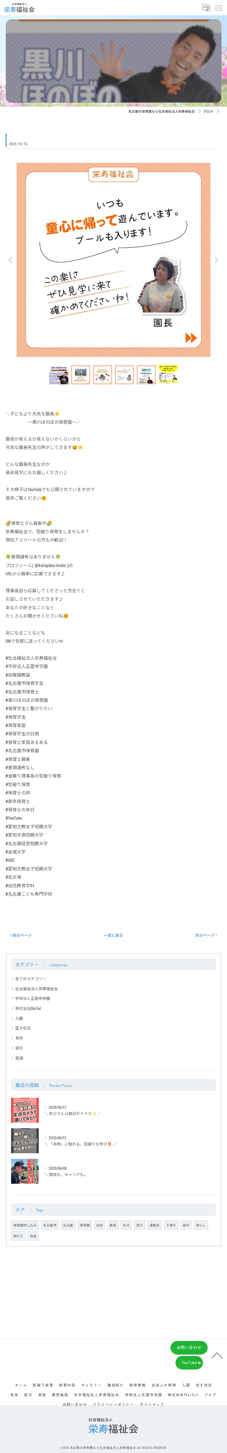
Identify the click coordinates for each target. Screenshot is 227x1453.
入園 (19, 1018)
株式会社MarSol (28, 1008)
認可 (19, 1048)
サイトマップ (152, 1404)
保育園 (85, 1225)
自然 (99, 1225)
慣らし (201, 1225)
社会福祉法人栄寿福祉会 (36, 988)
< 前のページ (21, 935)
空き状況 (23, 1028)
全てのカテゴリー (30, 978)
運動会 (154, 1225)
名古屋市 (49, 1225)
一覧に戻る (113, 935)
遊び (139, 1225)
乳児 (126, 1225)
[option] (113, 260)
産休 (186, 1225)
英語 (19, 1058)
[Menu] (218, 7)
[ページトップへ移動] (217, 1355)
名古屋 (68, 1225)
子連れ (171, 1225)
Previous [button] (11, 259)
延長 (33, 1235)
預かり (18, 1235)
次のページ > (206, 935)
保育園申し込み (25, 1225)
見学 (19, 1038)
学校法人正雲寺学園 (32, 998)
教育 (113, 1225)
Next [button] (215, 259)
